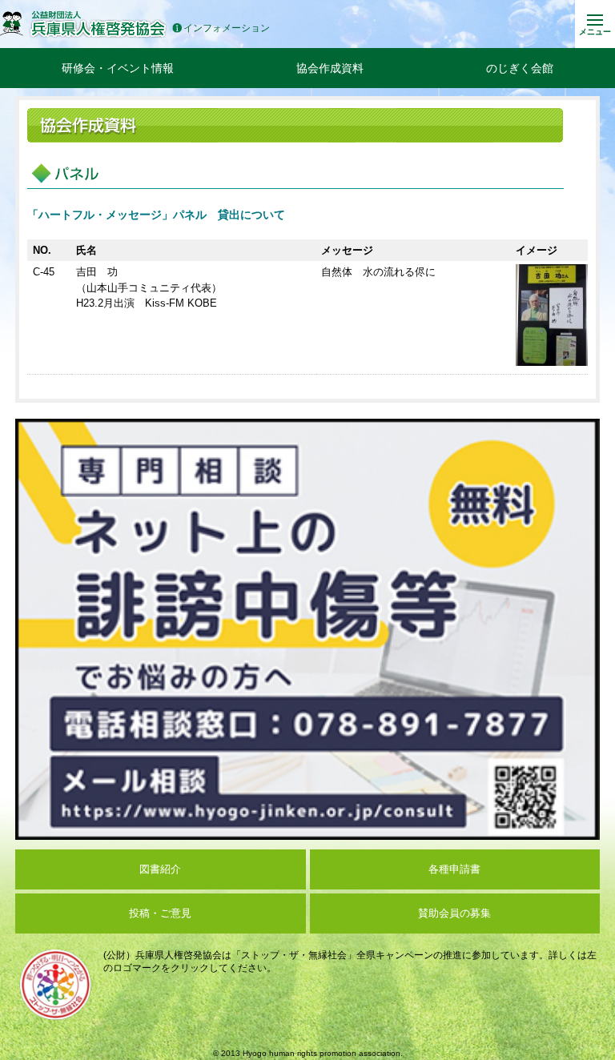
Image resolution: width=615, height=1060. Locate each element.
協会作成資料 (330, 68)
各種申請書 (454, 869)
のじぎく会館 (519, 68)
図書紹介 (160, 869)
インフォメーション (226, 28)
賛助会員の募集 (454, 913)
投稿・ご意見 (160, 913)
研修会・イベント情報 (118, 68)
